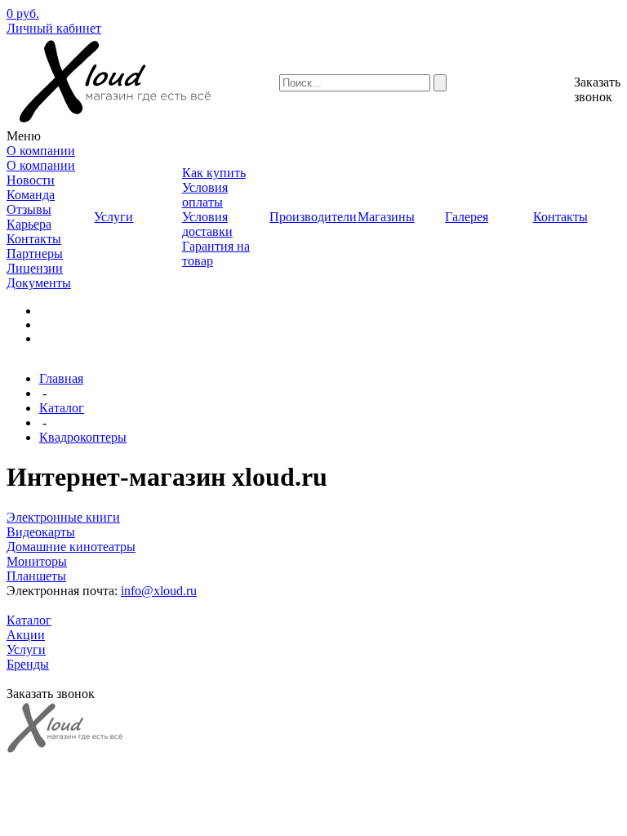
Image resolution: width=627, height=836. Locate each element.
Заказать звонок (597, 89)
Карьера (29, 224)
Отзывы (29, 209)
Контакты (34, 239)
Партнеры (35, 253)
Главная (61, 378)
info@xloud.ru (159, 591)
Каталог (61, 408)
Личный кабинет (54, 28)
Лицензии (35, 268)
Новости (31, 180)
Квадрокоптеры (83, 437)
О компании (41, 165)
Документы (39, 283)
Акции (26, 635)
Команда (31, 195)
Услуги (26, 649)
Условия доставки (207, 224)
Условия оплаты (205, 194)
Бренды (28, 664)
